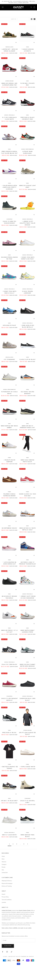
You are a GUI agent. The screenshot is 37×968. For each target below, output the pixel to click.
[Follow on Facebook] (2, 952)
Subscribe (7, 945)
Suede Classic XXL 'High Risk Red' (27, 494)
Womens (4, 862)
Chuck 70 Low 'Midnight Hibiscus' (9, 699)
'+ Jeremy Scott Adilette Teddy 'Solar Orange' (27, 223)
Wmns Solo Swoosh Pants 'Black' (27, 460)
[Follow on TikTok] (11, 952)
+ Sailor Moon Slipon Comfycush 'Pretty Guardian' (9, 187)
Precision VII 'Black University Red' (28, 118)
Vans (27, 46)
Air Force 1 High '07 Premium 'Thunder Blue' (27, 563)
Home (3, 856)
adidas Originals (9, 115)
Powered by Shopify (27, 956)
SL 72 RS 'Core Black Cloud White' (9, 118)
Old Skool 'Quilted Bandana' (27, 392)
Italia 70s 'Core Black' (9, 664)
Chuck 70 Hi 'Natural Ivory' (27, 801)
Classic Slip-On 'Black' (27, 359)
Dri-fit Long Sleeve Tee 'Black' (27, 733)
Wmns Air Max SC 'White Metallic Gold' (27, 529)
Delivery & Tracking (7, 886)
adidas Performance (27, 149)
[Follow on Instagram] (7, 952)
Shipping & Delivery (7, 880)
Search (3, 894)
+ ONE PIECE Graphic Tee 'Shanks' (9, 767)
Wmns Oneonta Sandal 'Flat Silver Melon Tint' (9, 152)
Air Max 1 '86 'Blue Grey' (9, 800)
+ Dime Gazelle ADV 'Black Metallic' (27, 326)
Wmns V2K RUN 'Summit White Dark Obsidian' (27, 665)
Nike (27, 80)
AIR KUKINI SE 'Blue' (9, 325)
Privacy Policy (5, 897)
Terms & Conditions (6, 899)
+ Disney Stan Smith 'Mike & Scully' (9, 292)
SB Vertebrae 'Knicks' (9, 528)
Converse (9, 219)
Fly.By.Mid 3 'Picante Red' (27, 84)
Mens (3, 859)
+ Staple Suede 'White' (27, 766)
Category (4, 864)
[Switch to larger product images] (31, 19)
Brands (3, 867)
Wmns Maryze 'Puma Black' (27, 835)
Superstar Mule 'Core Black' (27, 699)
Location (4, 902)
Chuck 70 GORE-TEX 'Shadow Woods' (9, 222)
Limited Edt (5, 872)
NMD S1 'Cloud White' (9, 834)
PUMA (9, 457)
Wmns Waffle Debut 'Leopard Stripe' (28, 631)
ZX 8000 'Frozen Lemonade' (27, 292)
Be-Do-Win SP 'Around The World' (9, 597)
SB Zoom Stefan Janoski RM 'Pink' (9, 258)
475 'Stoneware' (9, 359)
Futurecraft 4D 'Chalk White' (9, 392)
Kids (3, 870)
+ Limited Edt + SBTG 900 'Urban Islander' (9, 50)
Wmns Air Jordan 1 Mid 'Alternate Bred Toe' (9, 84)
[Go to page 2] (27, 844)
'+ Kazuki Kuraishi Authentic (27, 50)
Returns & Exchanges (7, 883)
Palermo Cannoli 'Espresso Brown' (9, 494)
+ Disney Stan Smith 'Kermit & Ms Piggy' (28, 258)
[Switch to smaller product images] (34, 19)
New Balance (9, 46)
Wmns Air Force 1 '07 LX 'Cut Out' (9, 631)
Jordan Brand (9, 80)
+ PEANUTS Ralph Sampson (9, 460)
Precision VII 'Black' (9, 732)
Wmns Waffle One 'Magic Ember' (9, 426)
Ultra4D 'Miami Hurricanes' (27, 152)
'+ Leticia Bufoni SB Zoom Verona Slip (9, 563)
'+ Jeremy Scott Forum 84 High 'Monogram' (28, 597)
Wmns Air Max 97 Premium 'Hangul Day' (27, 426)
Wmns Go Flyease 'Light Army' (27, 186)
